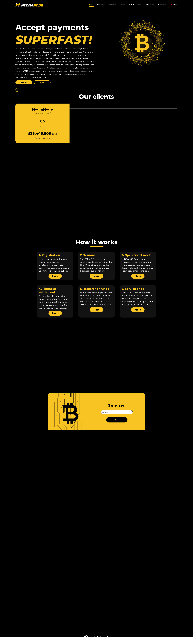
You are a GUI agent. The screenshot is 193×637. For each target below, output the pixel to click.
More (55, 276)
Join (117, 420)
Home (91, 5)
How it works (112, 5)
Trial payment (149, 5)
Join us (122, 5)
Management (162, 5)
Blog (139, 5)
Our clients (100, 5)
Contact (131, 5)
